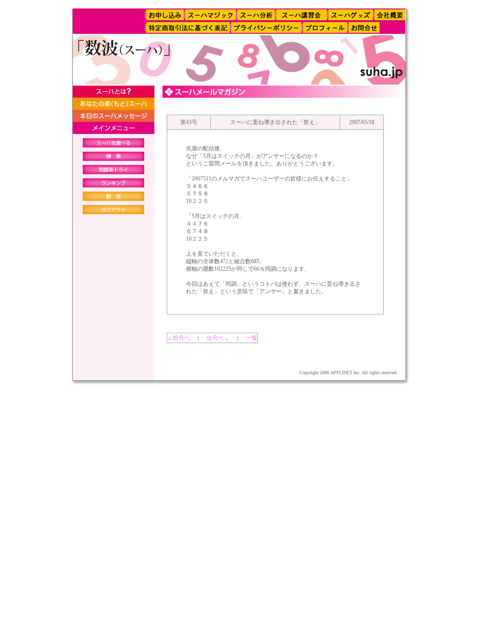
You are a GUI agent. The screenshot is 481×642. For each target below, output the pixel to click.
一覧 (251, 338)
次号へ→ (218, 338)
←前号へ (178, 338)
